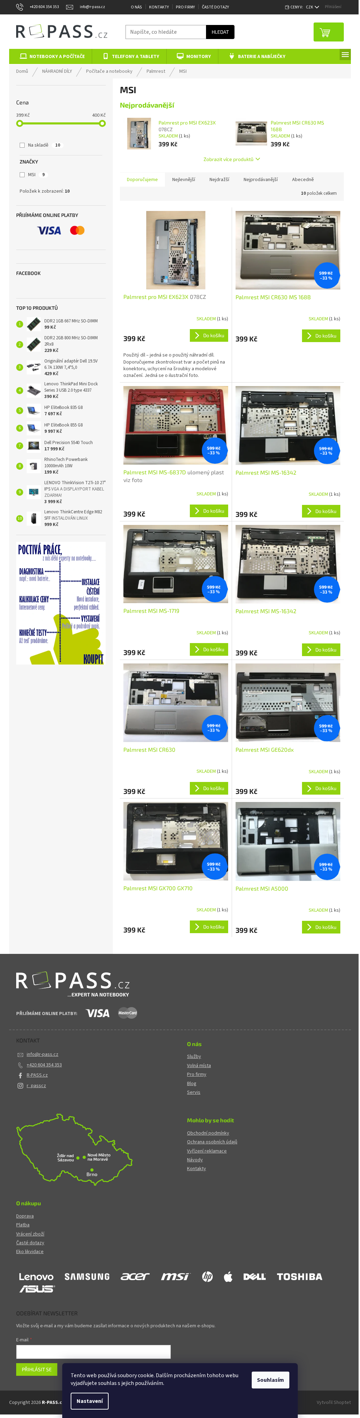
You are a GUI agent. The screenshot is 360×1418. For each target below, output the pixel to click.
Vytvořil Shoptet (334, 1402)
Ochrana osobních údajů (212, 1142)
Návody (195, 1160)
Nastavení (90, 1401)
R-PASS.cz (37, 1075)
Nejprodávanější (261, 179)
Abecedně (303, 179)
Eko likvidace (30, 1252)
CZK (310, 7)
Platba (23, 1225)
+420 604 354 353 (44, 1065)
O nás (136, 7)
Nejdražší (219, 179)
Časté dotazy (215, 7)
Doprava (25, 1216)
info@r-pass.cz (42, 1054)
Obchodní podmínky (208, 1133)
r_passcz (36, 1085)
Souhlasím (270, 1380)
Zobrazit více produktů (228, 159)
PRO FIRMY (185, 7)
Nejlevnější (183, 179)
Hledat (220, 32)
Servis (193, 1092)
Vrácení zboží (30, 1234)
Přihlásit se (37, 1369)
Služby (194, 1056)
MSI (36, 174)
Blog (192, 1083)
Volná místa (199, 1066)
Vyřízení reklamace (207, 1151)
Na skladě (44, 145)
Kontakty (159, 7)
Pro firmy (196, 1074)
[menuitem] (51, 56)
